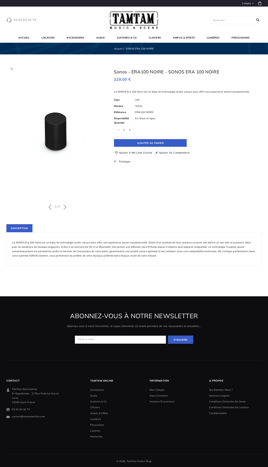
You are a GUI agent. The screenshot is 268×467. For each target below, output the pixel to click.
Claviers (155, 37)
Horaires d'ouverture (162, 401)
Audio (100, 37)
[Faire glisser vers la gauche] (51, 206)
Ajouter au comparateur (174, 152)
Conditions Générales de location (229, 407)
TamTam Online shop (139, 461)
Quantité (119, 122)
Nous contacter (159, 395)
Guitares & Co (127, 37)
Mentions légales (219, 395)
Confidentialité (218, 413)
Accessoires (75, 37)
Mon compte (157, 389)
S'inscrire (181, 339)
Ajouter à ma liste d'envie (135, 152)
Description (19, 228)
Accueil (118, 48)
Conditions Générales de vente (227, 401)
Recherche (96, 436)
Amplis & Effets (184, 37)
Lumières (213, 37)
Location (48, 37)
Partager (124, 161)
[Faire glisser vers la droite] (64, 206)
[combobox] (236, 20)
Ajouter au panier (150, 142)
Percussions (241, 37)
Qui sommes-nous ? (221, 389)
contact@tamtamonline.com (28, 416)
